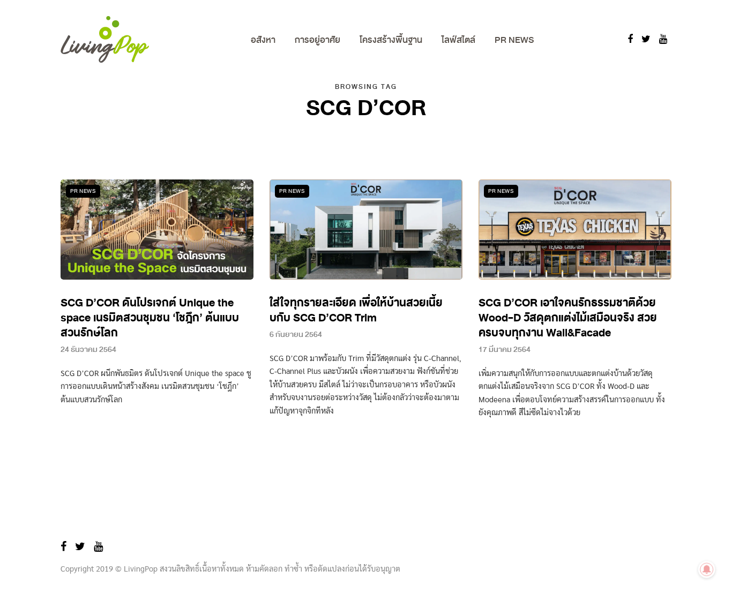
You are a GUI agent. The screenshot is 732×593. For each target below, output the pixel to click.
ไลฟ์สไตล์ (458, 40)
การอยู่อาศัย (317, 40)
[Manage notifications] (706, 569)
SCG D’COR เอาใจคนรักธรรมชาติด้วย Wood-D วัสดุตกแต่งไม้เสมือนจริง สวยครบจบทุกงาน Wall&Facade (568, 318)
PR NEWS (514, 40)
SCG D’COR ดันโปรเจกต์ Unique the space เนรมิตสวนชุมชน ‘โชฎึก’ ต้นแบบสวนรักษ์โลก (150, 318)
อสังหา (263, 40)
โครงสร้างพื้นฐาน (391, 40)
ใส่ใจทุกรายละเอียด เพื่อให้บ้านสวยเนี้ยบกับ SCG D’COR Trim (356, 310)
